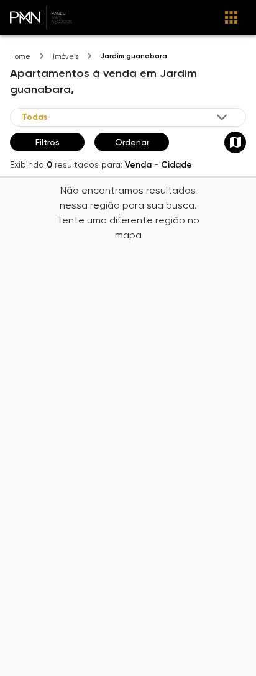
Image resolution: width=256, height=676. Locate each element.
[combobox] (125, 117)
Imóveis (65, 57)
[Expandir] (222, 117)
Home (20, 57)
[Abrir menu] (231, 17)
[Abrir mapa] (235, 142)
